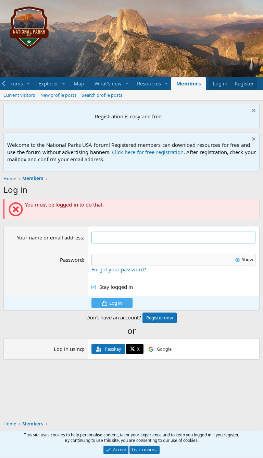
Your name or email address (50, 237)
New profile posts (58, 95)
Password (71, 259)
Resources (149, 83)
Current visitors (19, 95)
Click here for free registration (147, 152)
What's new (108, 83)
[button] (28, 83)
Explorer (48, 83)
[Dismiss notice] (253, 111)
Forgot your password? (118, 269)
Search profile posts (102, 95)
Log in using (68, 348)
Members (188, 83)
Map (79, 83)
